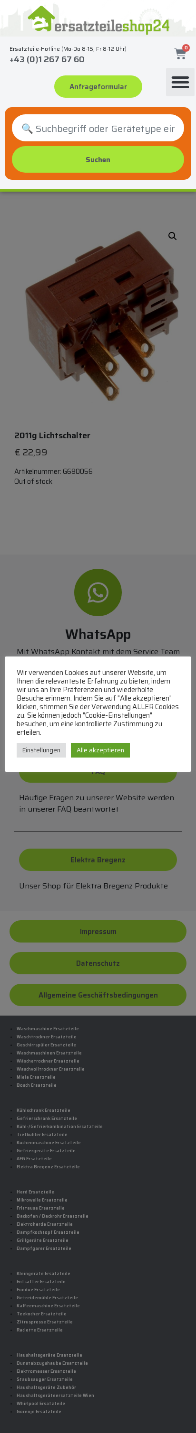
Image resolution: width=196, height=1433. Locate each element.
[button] (180, 82)
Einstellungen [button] (41, 750)
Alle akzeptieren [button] (100, 750)
